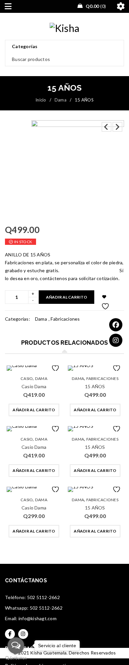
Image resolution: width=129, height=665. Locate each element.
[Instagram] (115, 340)
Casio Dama (34, 386)
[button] (34, 410)
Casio (27, 378)
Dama (60, 99)
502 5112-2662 (43, 597)
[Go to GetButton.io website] (15, 658)
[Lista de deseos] (104, 297)
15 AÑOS (95, 386)
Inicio (40, 99)
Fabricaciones (65, 319)
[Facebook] (115, 325)
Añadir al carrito (66, 297)
